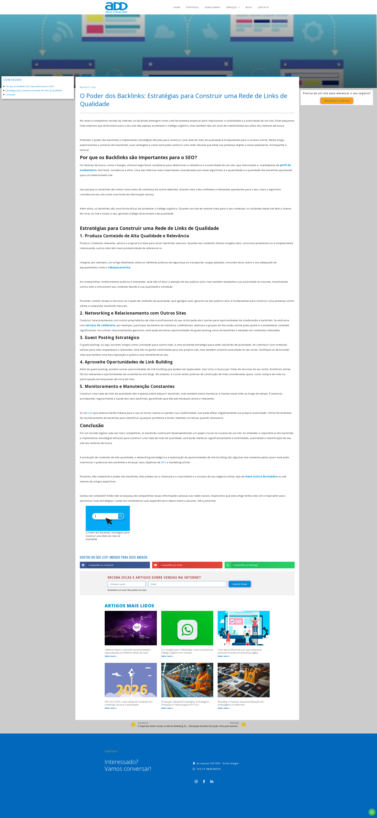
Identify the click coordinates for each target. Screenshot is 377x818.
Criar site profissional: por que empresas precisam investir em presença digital (240, 651)
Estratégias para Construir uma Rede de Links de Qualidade (33, 90)
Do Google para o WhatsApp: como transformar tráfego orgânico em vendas (187, 651)
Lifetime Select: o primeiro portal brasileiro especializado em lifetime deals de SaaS (128, 651)
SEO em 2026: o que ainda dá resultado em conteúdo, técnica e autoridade (129, 703)
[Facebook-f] (203, 781)
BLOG (249, 7)
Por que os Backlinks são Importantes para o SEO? (29, 86)
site (90, 413)
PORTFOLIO (192, 7)
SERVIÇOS (231, 7)
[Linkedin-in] (211, 781)
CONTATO (263, 7)
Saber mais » (111, 656)
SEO (163, 462)
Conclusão (10, 94)
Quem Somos (212, 7)
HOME (177, 7)
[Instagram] (196, 781)
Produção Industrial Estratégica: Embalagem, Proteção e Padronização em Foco (185, 703)
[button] (115, 565)
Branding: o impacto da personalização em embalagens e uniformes (241, 703)
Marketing (88, 87)
